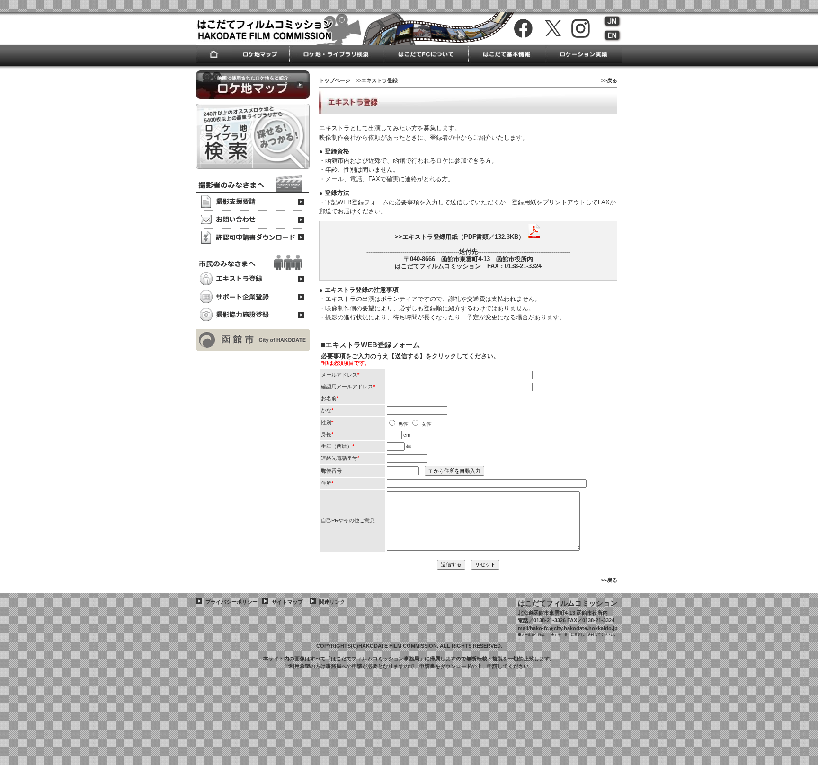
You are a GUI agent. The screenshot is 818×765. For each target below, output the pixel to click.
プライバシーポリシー (231, 602)
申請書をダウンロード (445, 666)
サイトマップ (287, 602)
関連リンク (332, 602)
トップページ (334, 80)
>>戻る (609, 80)
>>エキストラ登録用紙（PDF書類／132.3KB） (460, 236)
